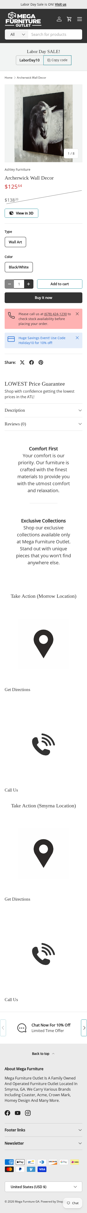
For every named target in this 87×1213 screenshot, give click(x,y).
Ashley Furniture (17, 169)
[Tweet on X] (22, 362)
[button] (69, 19)
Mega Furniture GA (27, 1201)
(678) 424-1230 (55, 314)
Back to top (41, 1053)
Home (9, 77)
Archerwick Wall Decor (31, 77)
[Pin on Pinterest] (40, 362)
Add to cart (60, 283)
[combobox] (43, 34)
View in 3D (24, 213)
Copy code (60, 60)
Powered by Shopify (53, 1201)
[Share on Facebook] (31, 362)
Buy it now (43, 297)
